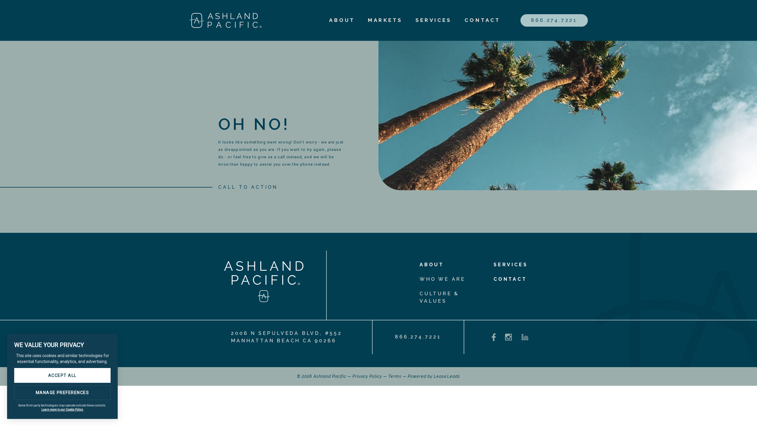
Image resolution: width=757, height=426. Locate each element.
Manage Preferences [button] (62, 392)
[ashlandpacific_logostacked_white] (263, 300)
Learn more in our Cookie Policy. (62, 409)
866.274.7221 (554, 20)
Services (433, 20)
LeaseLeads (447, 376)
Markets (385, 20)
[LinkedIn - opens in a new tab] (524, 337)
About (342, 20)
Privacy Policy (367, 376)
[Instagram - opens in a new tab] (508, 337)
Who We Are (442, 279)
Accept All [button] (62, 375)
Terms (394, 376)
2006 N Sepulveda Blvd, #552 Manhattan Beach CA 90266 (286, 336)
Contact (482, 20)
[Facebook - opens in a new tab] (494, 337)
